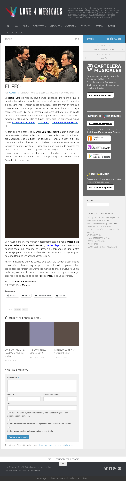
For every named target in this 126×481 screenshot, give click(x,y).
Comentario (13, 377)
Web (9, 403)
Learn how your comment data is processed (58, 445)
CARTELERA (70, 26)
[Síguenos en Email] (119, 38)
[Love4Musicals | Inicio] (34, 11)
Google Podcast (113, 132)
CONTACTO (21, 32)
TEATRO (99, 26)
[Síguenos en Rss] (115, 38)
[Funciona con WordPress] (16, 470)
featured (18, 309)
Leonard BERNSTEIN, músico (98, 238)
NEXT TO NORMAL (94, 235)
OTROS (8, 32)
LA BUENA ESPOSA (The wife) (98, 226)
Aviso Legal (42, 478)
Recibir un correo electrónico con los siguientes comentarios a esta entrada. (39, 424)
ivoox (94, 132)
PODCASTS (86, 26)
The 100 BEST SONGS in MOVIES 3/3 (102, 247)
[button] (42, 64)
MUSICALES (55, 26)
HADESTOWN (92, 244)
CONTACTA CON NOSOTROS (68, 459)
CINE (25, 26)
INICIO (48, 459)
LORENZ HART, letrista (96, 241)
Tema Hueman (35, 470)
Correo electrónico (52, 394)
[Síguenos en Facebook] (111, 38)
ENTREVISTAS (38, 26)
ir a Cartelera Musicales (100, 95)
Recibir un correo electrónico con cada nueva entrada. (30, 431)
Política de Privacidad (58, 478)
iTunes (101, 132)
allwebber (14, 93)
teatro (25, 309)
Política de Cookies (78, 478)
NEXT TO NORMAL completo (98, 220)
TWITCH (111, 26)
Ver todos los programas (100, 123)
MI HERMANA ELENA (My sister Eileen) (102, 223)
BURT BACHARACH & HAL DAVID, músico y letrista (14, 352)
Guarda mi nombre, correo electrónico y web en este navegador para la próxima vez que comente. (39, 414)
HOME (17, 26)
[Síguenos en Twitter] (107, 38)
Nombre (11, 394)
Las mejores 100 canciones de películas (103, 217)
